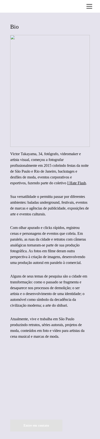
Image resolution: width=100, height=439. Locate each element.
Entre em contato (36, 425)
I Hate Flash (76, 183)
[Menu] (89, 6)
